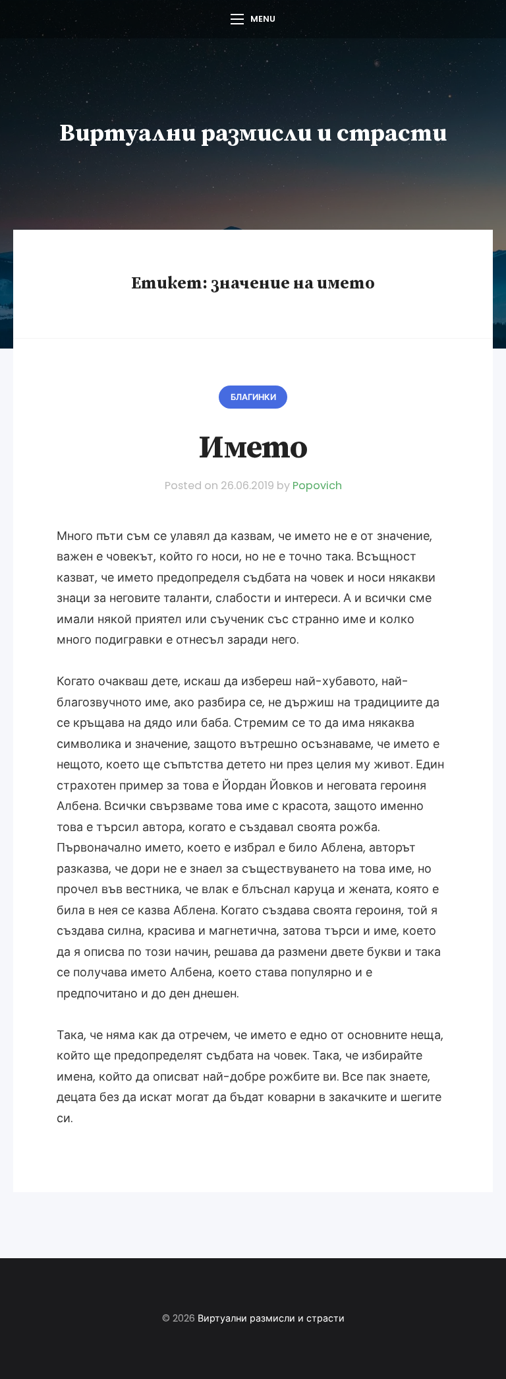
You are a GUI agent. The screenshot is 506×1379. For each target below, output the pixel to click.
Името (252, 448)
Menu (262, 18)
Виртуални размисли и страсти (253, 134)
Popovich (317, 485)
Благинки (253, 397)
